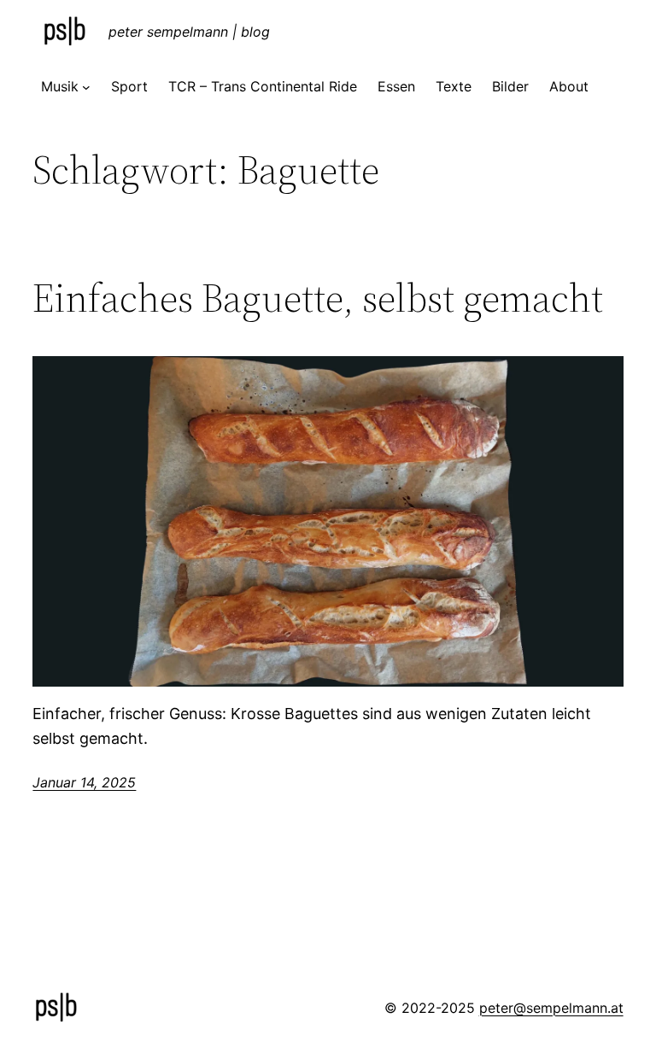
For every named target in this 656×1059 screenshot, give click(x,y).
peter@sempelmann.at (551, 1007)
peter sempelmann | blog (189, 31)
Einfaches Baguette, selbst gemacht (317, 297)
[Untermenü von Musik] (86, 87)
